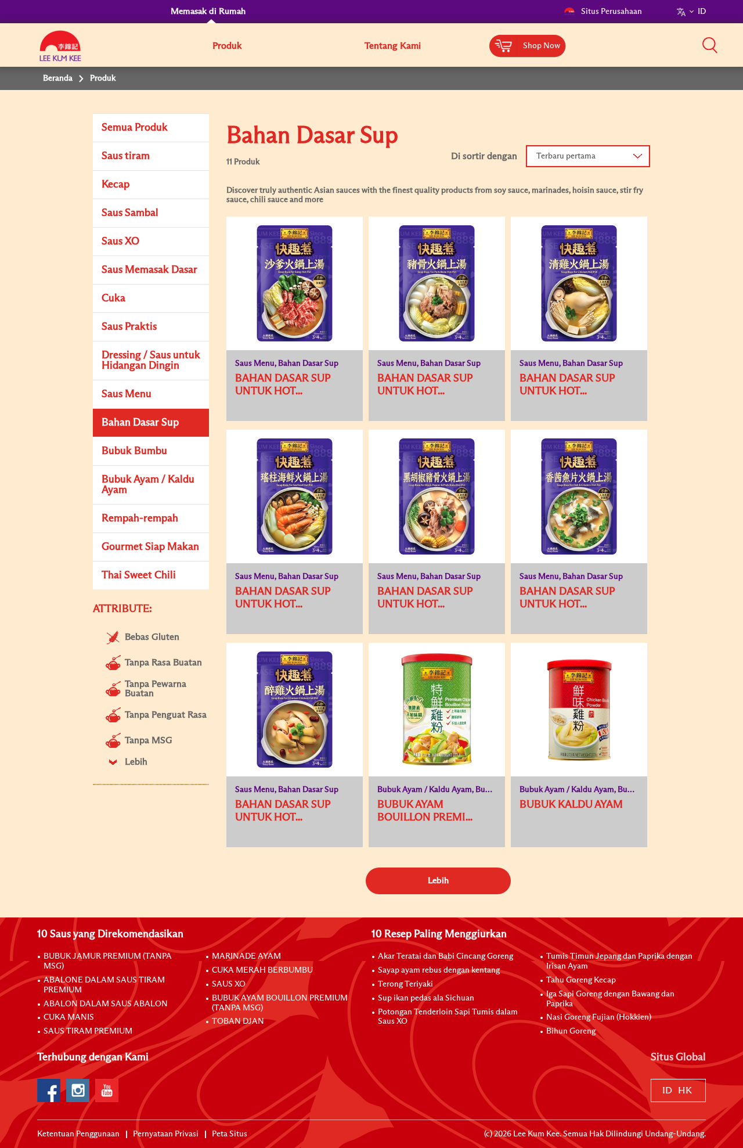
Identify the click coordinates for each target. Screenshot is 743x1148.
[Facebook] (48, 1090)
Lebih (438, 880)
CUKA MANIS (69, 1017)
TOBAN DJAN (238, 1021)
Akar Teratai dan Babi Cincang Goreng (445, 956)
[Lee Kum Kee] (60, 52)
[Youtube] (106, 1090)
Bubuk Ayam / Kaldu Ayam (148, 484)
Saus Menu (127, 394)
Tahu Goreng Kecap (581, 980)
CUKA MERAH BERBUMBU (262, 970)
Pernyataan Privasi (166, 1134)
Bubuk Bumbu (134, 451)
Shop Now (541, 46)
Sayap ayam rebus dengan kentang (439, 970)
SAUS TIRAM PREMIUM (88, 1031)
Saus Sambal (130, 213)
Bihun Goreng (571, 1031)
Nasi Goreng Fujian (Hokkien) (598, 1017)
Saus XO (120, 241)
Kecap (115, 184)
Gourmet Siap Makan (150, 547)
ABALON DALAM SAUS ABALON (106, 1004)
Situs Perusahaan (611, 12)
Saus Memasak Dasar (149, 270)
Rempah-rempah (140, 518)
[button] (709, 44)
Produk (226, 46)
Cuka (113, 298)
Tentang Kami (393, 46)
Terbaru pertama (566, 156)
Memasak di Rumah (208, 11)
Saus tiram (126, 156)
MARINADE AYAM (246, 956)
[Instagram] (77, 1090)
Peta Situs (229, 1134)
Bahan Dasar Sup (140, 423)
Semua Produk (135, 128)
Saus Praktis (129, 327)
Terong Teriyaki (405, 984)
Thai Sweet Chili (139, 575)
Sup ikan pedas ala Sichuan (426, 998)
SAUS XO (229, 984)
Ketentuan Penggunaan (78, 1134)
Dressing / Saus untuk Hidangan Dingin (151, 360)
